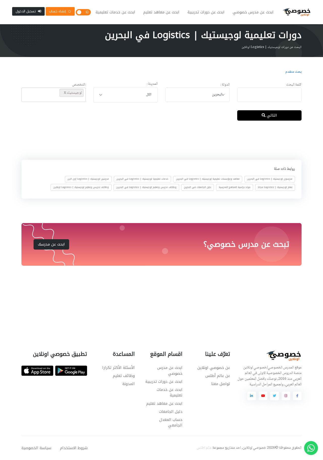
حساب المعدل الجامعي (170, 422)
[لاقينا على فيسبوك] (297, 396)
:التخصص (79, 85)
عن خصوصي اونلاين (213, 367)
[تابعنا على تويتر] (274, 396)
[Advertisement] (158, 141)
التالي (271, 115)
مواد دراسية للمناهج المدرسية (235, 187)
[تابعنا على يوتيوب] (263, 396)
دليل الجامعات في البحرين (197, 187)
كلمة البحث (294, 85)
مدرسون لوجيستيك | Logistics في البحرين (269, 179)
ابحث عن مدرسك (51, 244)
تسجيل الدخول (26, 11)
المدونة (128, 383)
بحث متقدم (293, 72)
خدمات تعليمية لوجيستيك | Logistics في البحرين (142, 179)
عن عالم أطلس (217, 375)
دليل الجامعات (170, 411)
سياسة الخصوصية (36, 447)
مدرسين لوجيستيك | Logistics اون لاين (88, 179)
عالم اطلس (204, 448)
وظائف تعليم (124, 375)
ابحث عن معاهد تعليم (161, 12)
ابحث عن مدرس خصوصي (253, 12)
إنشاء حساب (57, 11)
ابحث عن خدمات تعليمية (115, 12)
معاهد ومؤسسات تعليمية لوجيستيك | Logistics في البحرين (208, 179)
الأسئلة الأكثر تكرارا (118, 367)
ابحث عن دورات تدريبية (206, 12)
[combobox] (197, 95)
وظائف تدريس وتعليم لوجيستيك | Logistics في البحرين (146, 187)
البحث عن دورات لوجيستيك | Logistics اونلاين (271, 47)
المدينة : (152, 84)
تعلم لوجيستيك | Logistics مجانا (275, 187)
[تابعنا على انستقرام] (286, 396)
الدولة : (225, 85)
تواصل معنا (220, 383)
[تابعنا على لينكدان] (251, 396)
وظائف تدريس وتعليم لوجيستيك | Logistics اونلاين (81, 187)
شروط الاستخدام (74, 447)
